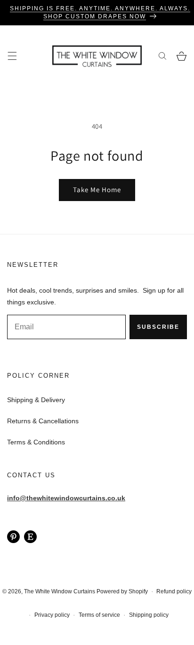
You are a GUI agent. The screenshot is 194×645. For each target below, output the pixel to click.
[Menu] (12, 56)
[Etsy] (30, 536)
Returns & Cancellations (43, 421)
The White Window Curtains (59, 591)
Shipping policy (149, 615)
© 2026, (13, 591)
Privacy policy (52, 615)
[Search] (162, 56)
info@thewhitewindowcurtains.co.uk (66, 498)
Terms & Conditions (36, 442)
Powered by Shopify (122, 591)
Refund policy (174, 591)
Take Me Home (97, 189)
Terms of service (99, 615)
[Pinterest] (13, 536)
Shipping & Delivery (36, 400)
